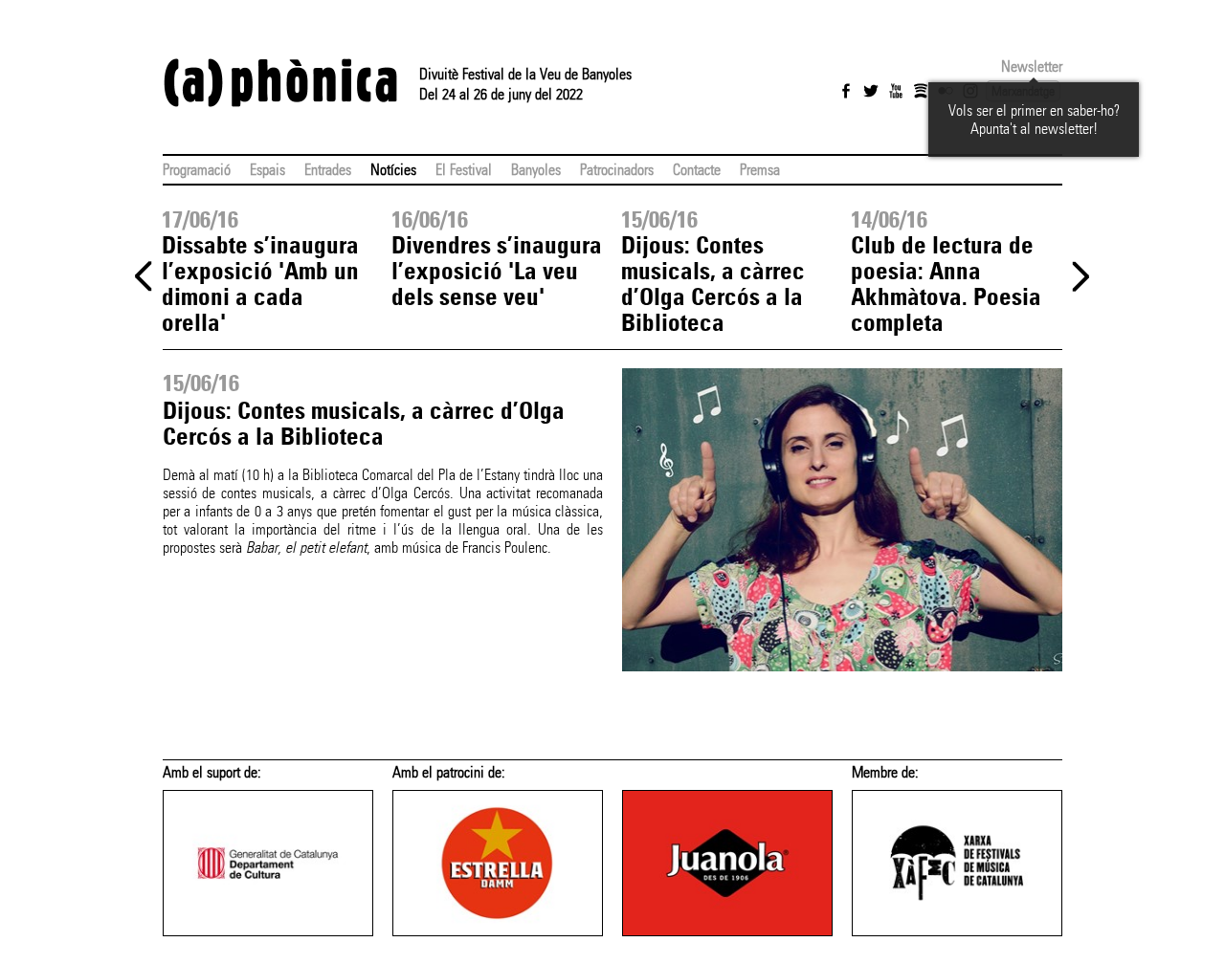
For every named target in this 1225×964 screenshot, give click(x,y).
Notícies (393, 170)
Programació (197, 170)
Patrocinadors (617, 170)
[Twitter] (870, 90)
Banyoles (536, 170)
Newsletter (1031, 66)
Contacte (697, 170)
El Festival (463, 170)
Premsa (760, 170)
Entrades (327, 170)
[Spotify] (920, 90)
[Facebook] (846, 90)
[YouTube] (895, 90)
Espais (267, 170)
